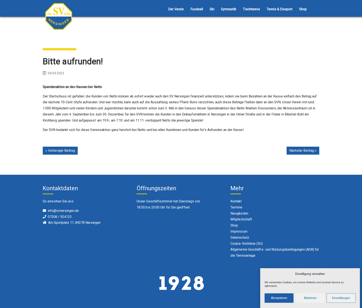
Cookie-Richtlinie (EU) (246, 244)
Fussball (196, 9)
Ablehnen (310, 298)
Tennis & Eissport (279, 9)
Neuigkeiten (239, 213)
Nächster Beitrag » (303, 151)
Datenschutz (239, 237)
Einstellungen (341, 298)
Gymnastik (228, 9)
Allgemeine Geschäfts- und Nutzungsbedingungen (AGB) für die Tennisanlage (274, 252)
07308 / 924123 (60, 217)
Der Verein (176, 9)
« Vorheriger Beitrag (60, 151)
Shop (303, 9)
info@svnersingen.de (63, 211)
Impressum (238, 231)
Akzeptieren (279, 298)
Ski (212, 9)
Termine (236, 207)
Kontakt (236, 201)
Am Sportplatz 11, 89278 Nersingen (74, 223)
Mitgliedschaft (241, 219)
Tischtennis (251, 9)
